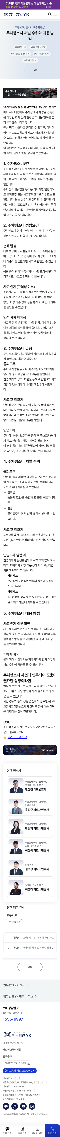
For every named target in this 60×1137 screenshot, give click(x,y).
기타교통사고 (14, 921)
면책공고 (7, 1056)
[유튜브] (23, 1106)
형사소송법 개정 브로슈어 (17, 1070)
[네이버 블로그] (32, 1106)
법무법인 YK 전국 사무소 (18, 996)
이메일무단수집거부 (13, 1043)
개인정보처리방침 (12, 1049)
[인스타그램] (14, 1106)
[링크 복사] (25, 70)
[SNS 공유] (35, 70)
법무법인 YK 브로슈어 (15, 1063)
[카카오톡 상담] (6, 1106)
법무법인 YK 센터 (13, 985)
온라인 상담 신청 (17, 737)
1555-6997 (13, 1019)
